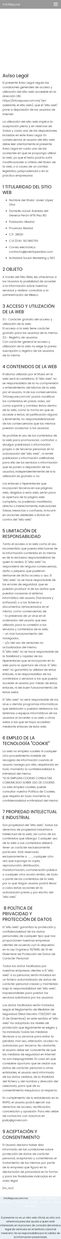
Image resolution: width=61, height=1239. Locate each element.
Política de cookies (26, 1202)
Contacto (46, 1202)
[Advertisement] (30, 40)
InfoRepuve (11, 4)
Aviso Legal (36, 1198)
